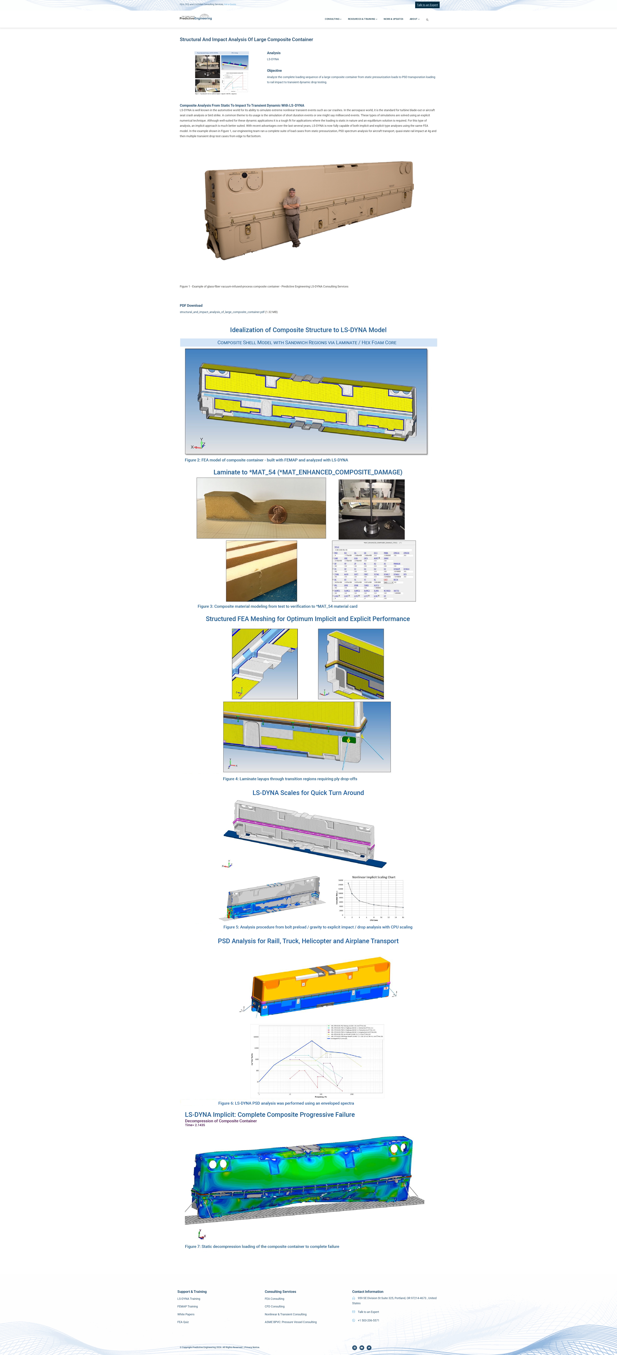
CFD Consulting (275, 1306)
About (414, 19)
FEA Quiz (183, 1322)
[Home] (196, 17)
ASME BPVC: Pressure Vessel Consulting (291, 1322)
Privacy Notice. (252, 1347)
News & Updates (393, 19)
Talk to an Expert (427, 5)
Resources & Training (361, 19)
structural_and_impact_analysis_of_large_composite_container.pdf (222, 312)
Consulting (332, 19)
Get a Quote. (230, 4)
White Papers (185, 1314)
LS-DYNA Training (188, 1298)
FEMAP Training (187, 1306)
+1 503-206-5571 (368, 1320)
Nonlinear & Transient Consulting (286, 1314)
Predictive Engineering (204, 1347)
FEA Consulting (274, 1298)
